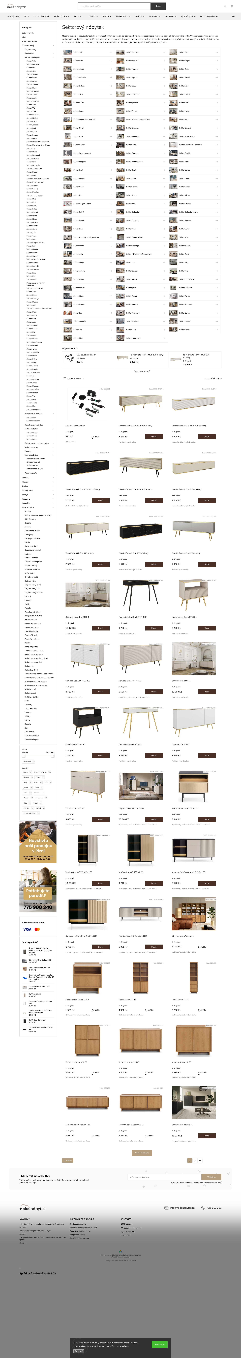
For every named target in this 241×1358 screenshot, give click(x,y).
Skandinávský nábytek (34, 425)
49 (200, 1160)
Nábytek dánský (31, 558)
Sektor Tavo (31, 292)
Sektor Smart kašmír (34, 288)
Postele (28, 608)
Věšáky (28, 716)
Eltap (27, 782)
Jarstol (27, 788)
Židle (26, 728)
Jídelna (25, 486)
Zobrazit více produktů (142, 371)
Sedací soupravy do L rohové (36, 658)
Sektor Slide (31, 111)
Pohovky (28, 451)
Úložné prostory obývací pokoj (37, 443)
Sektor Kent (31, 202)
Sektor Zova (31, 105)
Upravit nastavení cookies (121, 1257)
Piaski (38, 803)
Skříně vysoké (30, 693)
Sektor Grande (32, 249)
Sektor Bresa (31, 362)
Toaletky (28, 712)
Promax (28, 808)
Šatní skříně (29, 53)
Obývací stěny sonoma (34, 592)
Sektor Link (31, 273)
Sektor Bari (31, 128)
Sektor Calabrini (33, 256)
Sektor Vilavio (32, 339)
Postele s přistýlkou (32, 612)
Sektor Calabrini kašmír (35, 259)
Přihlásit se (211, 1177)
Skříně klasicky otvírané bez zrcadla (39, 674)
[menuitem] (13, 16)
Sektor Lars (31, 319)
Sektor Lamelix (32, 266)
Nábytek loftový (31, 565)
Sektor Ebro (31, 406)
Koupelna (26, 503)
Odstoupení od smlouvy (79, 1238)
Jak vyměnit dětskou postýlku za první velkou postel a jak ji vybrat (42, 1238)
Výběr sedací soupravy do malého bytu (35, 1231)
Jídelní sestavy (30, 519)
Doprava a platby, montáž (80, 1231)
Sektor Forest (32, 135)
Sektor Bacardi (32, 158)
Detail (153, 436)
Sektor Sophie (32, 189)
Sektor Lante (31, 335)
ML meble (41, 798)
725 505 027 (125, 1235)
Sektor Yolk (31, 61)
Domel (40, 777)
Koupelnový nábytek (33, 550)
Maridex (39, 793)
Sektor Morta (31, 355)
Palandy (28, 596)
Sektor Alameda (33, 165)
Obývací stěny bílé (32, 589)
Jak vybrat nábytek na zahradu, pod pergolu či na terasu (41, 1224)
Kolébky (28, 523)
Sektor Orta (31, 71)
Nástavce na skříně (32, 569)
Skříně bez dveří (31, 670)
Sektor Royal (31, 78)
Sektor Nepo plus (33, 409)
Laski (27, 793)
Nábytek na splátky (77, 1234)
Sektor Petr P (31, 253)
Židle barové (30, 732)
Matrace (28, 554)
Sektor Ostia (31, 216)
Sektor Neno (31, 219)
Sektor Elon (31, 417)
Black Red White (42, 772)
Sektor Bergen (32, 185)
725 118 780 (214, 1207)
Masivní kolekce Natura (35, 459)
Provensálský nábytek (33, 414)
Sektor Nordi (31, 152)
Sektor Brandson (33, 421)
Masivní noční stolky (34, 469)
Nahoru (69, 1160)
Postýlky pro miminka (33, 616)
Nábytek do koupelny (33, 561)
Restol (40, 808)
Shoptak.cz (132, 1261)
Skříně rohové (30, 689)
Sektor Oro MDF (33, 64)
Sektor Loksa (31, 209)
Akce (24, 37)
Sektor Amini (31, 98)
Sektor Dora (31, 399)
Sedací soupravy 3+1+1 (34, 650)
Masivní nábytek (31, 455)
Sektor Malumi (32, 345)
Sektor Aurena (32, 84)
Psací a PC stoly (31, 635)
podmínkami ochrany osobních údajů (207, 1183)
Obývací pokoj (28, 45)
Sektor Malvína (32, 389)
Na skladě (29, 762)
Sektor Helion (32, 118)
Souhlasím (159, 1344)
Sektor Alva (31, 305)
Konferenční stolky (32, 531)
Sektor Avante (32, 366)
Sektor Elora (31, 88)
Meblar (28, 798)
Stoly (27, 701)
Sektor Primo (31, 359)
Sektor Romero (32, 269)
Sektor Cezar (31, 229)
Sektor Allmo (31, 239)
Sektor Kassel (32, 212)
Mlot (27, 803)
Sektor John (31, 232)
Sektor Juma (31, 349)
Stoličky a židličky (32, 697)
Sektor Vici (30, 108)
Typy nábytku (28, 507)
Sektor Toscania (33, 372)
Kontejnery (29, 534)
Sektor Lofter (31, 439)
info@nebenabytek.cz (182, 1207)
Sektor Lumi (31, 279)
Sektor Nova (31, 138)
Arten (27, 772)
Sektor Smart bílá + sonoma (37, 178)
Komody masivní (33, 462)
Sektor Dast (31, 312)
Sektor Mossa (32, 302)
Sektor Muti (31, 276)
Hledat (158, 6)
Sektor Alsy (31, 322)
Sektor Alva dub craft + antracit (39, 308)
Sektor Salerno (32, 101)
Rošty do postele (31, 647)
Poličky (27, 604)
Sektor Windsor (32, 352)
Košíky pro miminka (32, 538)
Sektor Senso (31, 329)
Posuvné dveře (31, 473)
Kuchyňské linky (31, 546)
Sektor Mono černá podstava (38, 145)
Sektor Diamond (33, 155)
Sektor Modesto (32, 386)
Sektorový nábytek (32, 57)
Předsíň (25, 482)
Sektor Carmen (32, 91)
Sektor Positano (33, 115)
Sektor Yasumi (32, 74)
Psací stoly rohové (32, 639)
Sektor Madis (31, 295)
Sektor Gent (31, 205)
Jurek (39, 788)
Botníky (28, 511)
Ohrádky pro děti (31, 577)
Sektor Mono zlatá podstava (37, 141)
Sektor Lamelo (32, 263)
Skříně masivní (32, 465)
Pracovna (26, 499)
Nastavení (79, 1351)
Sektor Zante (31, 403)
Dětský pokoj (27, 490)
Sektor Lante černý (34, 342)
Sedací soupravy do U (33, 662)
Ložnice (25, 478)
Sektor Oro (30, 68)
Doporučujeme (74, 378)
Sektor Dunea (32, 392)
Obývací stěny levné (33, 585)
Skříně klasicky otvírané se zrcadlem (39, 677)
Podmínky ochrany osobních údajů (83, 1227)
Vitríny (27, 720)
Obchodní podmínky (78, 1224)
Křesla (27, 542)
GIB (48, 782)
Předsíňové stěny (32, 631)
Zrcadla (28, 724)
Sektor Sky (30, 148)
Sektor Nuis (31, 199)
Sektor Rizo (31, 162)
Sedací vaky (29, 666)
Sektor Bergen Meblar (35, 242)
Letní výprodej (28, 33)
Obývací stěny (30, 49)
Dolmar (28, 777)
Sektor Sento (31, 131)
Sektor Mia (30, 332)
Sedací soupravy (31, 447)
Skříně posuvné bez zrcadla (36, 681)
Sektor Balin (31, 175)
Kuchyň (25, 495)
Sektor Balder (32, 172)
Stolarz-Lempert (31, 813)
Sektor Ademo (32, 325)
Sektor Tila (30, 396)
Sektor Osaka (32, 222)
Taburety (28, 705)
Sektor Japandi (32, 125)
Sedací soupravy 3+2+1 (34, 654)
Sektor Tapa (31, 236)
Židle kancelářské (32, 735)
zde (127, 1346)
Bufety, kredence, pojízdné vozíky (38, 515)
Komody (28, 527)
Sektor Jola (30, 376)
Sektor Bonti (31, 436)
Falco (38, 782)
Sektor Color (31, 121)
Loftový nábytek (31, 429)
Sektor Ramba (32, 369)
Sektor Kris (30, 246)
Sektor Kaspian (32, 192)
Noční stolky (29, 573)
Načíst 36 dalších (142, 1153)
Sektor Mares (31, 432)
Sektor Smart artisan (34, 195)
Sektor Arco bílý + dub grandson (35, 284)
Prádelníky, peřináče (33, 623)
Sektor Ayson (31, 94)
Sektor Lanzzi (32, 226)
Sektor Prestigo (32, 298)
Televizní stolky (31, 708)
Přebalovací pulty (32, 627)
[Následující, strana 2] (195, 1160)
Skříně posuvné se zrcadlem (36, 685)
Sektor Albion (31, 81)
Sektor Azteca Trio (34, 168)
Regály (27, 643)
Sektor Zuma (31, 382)
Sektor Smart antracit (35, 182)
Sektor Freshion (32, 379)
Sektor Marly (31, 315)
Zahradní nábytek (29, 41)
